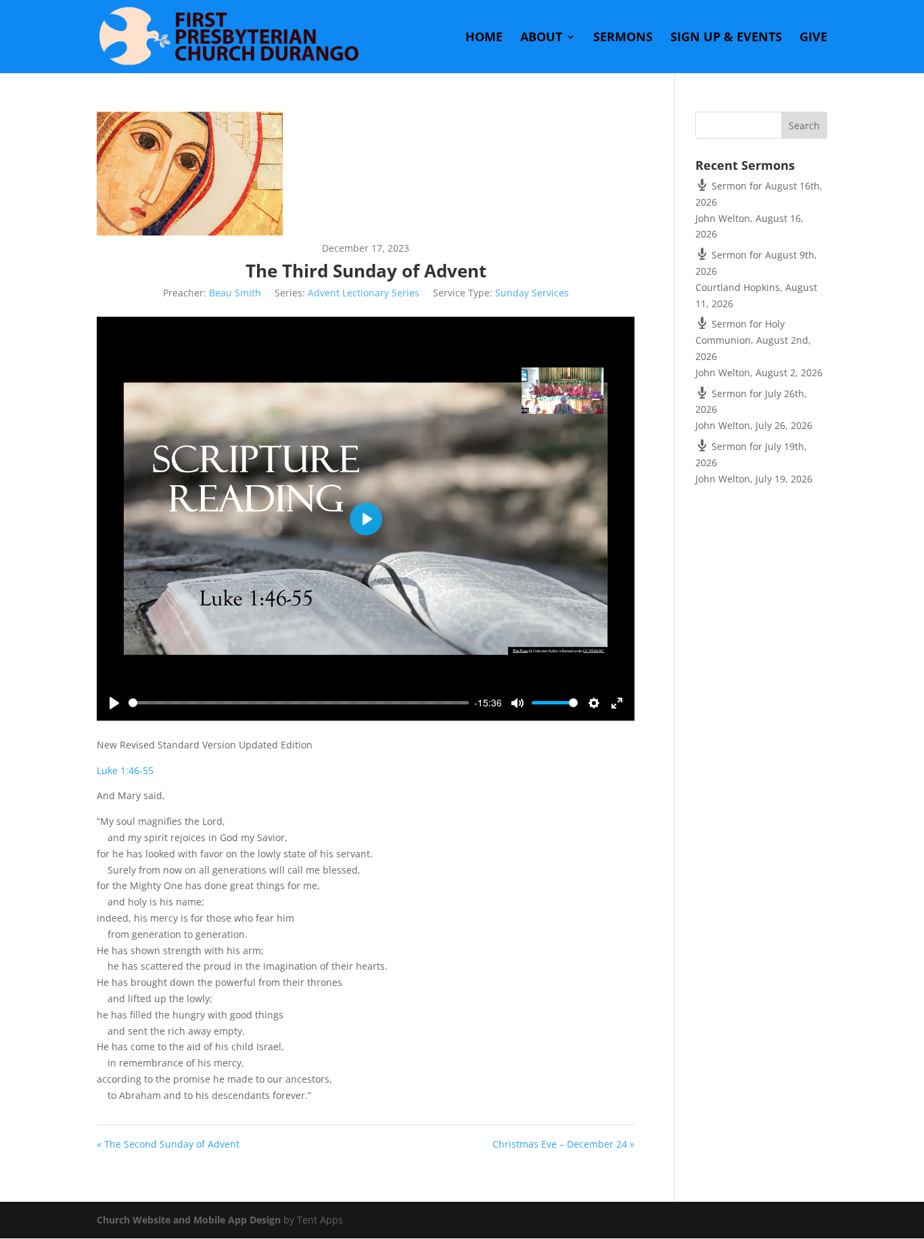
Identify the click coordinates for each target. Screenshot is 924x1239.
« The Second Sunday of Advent (168, 1143)
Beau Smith (235, 292)
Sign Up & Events (726, 38)
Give (813, 38)
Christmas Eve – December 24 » (563, 1143)
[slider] (299, 702)
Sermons (623, 38)
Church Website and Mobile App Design (189, 1219)
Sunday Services (532, 292)
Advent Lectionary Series (363, 292)
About (541, 38)
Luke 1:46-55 (125, 770)
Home (484, 38)
